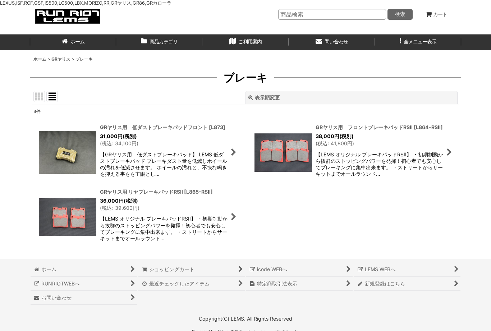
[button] (418, 42)
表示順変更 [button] (267, 97)
